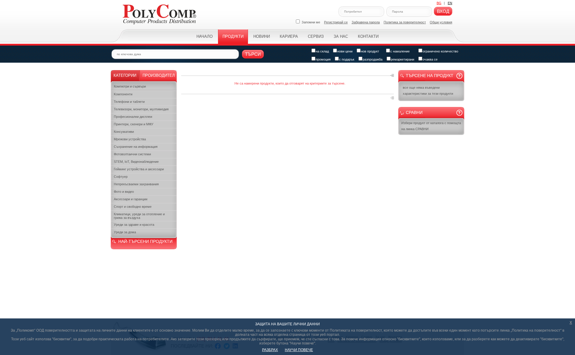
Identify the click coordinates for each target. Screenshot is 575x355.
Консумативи (124, 131)
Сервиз (316, 36)
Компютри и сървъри (130, 86)
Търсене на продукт (429, 75)
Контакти (368, 36)
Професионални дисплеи (133, 116)
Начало (204, 36)
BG (439, 3)
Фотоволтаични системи (132, 154)
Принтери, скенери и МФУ (133, 124)
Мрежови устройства (130, 139)
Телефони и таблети (129, 101)
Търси (253, 54)
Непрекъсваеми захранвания (136, 184)
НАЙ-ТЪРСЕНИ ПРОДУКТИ (145, 241)
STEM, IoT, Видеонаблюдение (136, 161)
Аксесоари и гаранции (130, 199)
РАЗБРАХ (270, 350)
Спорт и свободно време (133, 206)
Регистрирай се (336, 22)
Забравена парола (366, 22)
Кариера (289, 36)
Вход (443, 11)
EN (450, 3)
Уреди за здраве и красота (134, 224)
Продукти (233, 36)
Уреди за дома (125, 232)
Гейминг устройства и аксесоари (139, 169)
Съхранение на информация (136, 146)
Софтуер (121, 176)
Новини (261, 36)
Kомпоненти (123, 94)
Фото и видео (124, 191)
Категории (125, 75)
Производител (159, 75)
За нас (341, 36)
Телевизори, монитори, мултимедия (141, 109)
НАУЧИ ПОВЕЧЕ (299, 350)
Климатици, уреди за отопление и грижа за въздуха (139, 215)
